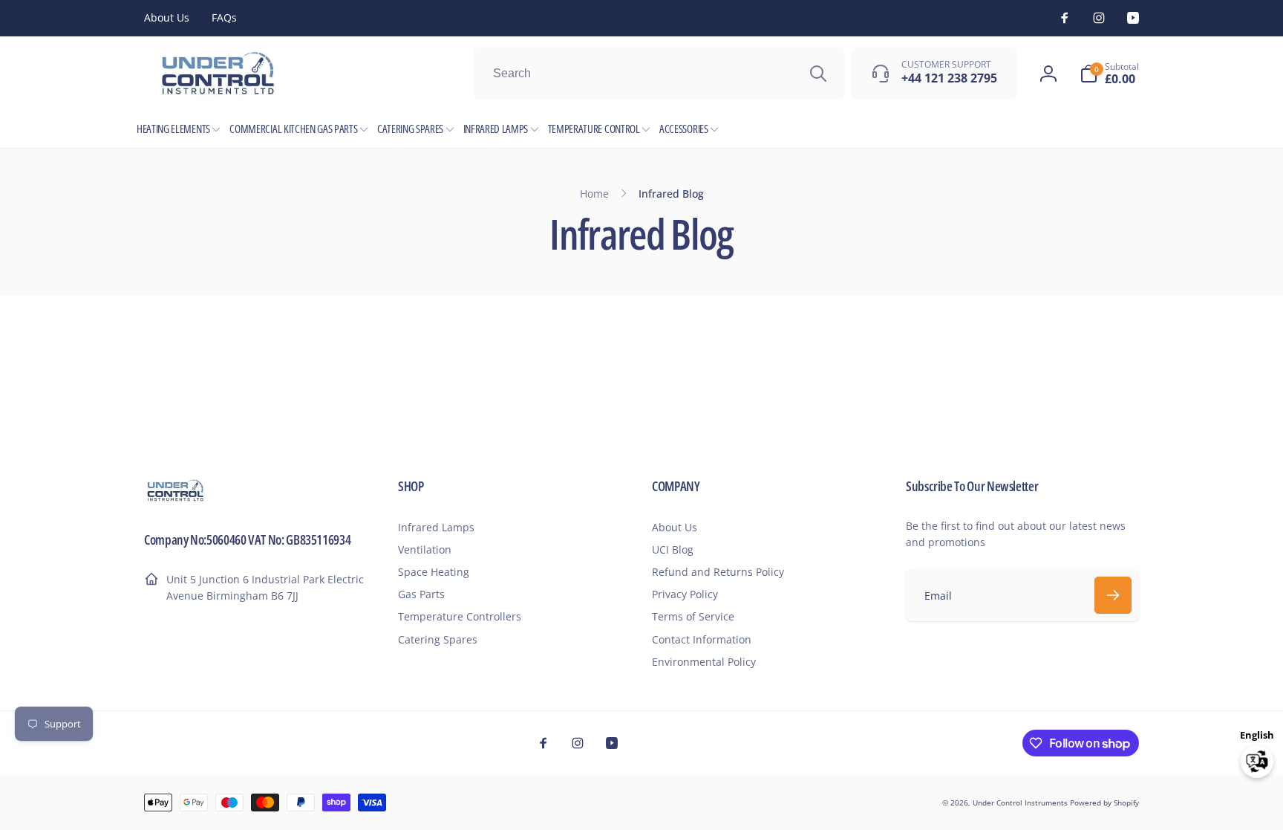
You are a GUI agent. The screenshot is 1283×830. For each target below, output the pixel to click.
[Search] (818, 73)
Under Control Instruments (1021, 802)
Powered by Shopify (1104, 802)
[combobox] (658, 74)
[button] (1109, 73)
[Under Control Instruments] (175, 499)
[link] (166, 18)
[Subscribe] (1113, 595)
